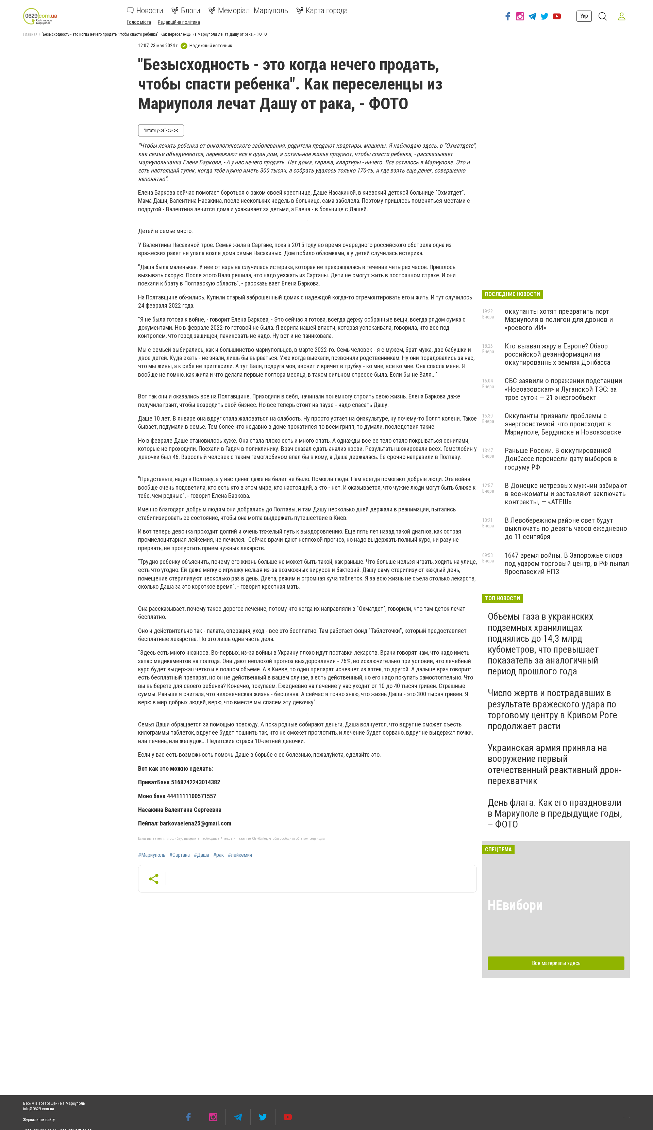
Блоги (190, 10)
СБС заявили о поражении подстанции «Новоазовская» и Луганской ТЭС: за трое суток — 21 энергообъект (563, 389)
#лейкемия (240, 855)
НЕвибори (515, 905)
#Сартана (179, 855)
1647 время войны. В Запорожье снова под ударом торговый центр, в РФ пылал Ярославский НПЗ (567, 563)
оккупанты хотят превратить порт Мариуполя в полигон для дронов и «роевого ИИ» (559, 319)
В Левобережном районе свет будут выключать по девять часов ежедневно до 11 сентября (566, 528)
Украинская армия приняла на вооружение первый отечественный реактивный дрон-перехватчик (555, 764)
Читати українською (161, 130)
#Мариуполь (151, 855)
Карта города (327, 10)
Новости (149, 10)
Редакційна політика (179, 22)
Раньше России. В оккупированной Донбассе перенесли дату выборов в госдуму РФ (561, 458)
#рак (218, 855)
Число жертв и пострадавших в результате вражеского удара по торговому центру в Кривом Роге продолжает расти (552, 709)
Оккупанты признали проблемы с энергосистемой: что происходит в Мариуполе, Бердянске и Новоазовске (563, 424)
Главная (30, 34)
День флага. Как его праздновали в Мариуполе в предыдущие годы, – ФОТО (555, 813)
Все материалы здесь (556, 963)
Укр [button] (584, 16)
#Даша (201, 855)
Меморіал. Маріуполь (253, 10)
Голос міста (139, 22)
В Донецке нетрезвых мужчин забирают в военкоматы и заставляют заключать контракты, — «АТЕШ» (566, 493)
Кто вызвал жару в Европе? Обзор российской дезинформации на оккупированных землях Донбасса (557, 354)
